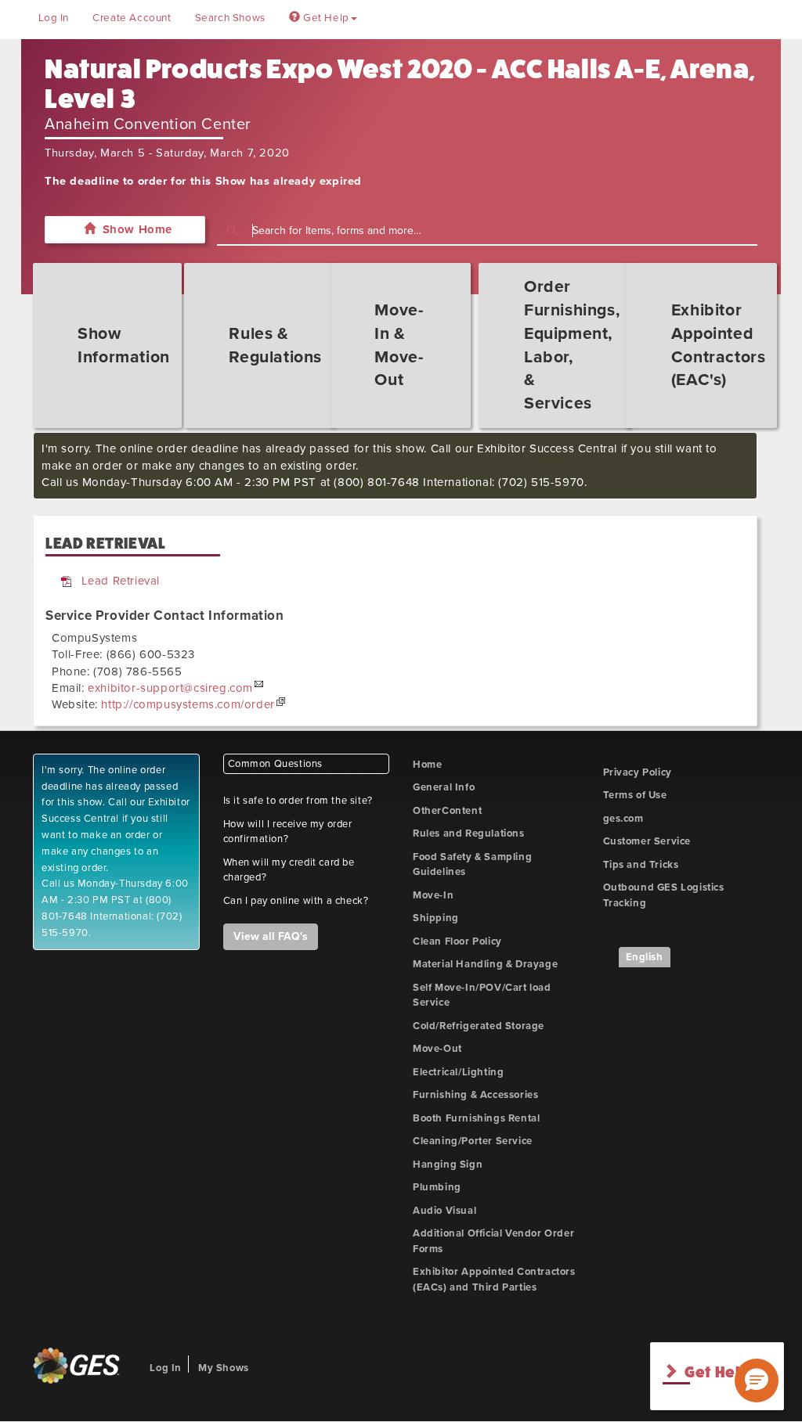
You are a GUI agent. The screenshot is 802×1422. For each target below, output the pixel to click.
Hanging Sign (447, 1164)
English (644, 957)
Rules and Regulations (469, 833)
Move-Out (437, 1048)
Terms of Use (635, 795)
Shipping (436, 918)
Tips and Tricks (641, 865)
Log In (54, 18)
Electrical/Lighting (458, 1072)
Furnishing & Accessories (475, 1095)
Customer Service (647, 841)
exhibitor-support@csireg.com (170, 688)
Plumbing (437, 1187)
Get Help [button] (324, 18)
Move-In (433, 895)
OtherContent (447, 811)
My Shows (223, 1368)
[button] (757, 1380)
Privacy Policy (637, 772)
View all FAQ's (270, 936)
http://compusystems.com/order (187, 704)
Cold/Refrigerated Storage (478, 1026)
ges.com (623, 818)
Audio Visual (444, 1210)
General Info (444, 787)
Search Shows (230, 18)
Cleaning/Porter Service (473, 1141)
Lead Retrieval (120, 581)
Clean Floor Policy (457, 941)
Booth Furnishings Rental (476, 1118)
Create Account (131, 18)
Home (427, 764)
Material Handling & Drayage (485, 964)
